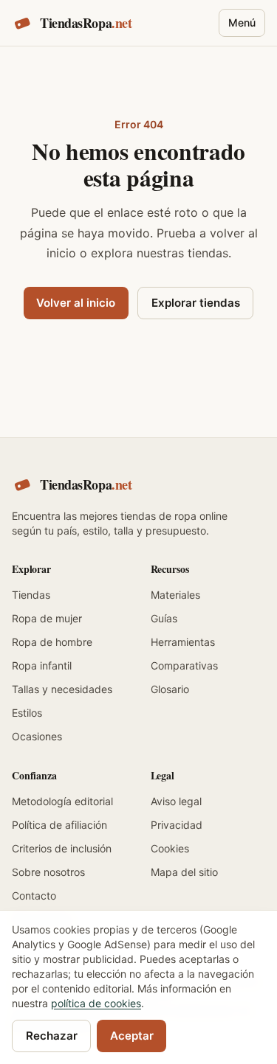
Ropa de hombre (52, 642)
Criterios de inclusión (62, 848)
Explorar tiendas (195, 303)
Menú (242, 22)
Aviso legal (176, 801)
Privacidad (176, 824)
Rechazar (52, 1036)
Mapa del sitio (184, 872)
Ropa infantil (42, 665)
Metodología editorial (62, 801)
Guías (164, 618)
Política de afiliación (59, 824)
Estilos (27, 712)
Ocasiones (37, 736)
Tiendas (31, 594)
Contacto (34, 895)
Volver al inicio (75, 303)
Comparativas (184, 665)
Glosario (170, 689)
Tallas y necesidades (62, 689)
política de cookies (96, 1003)
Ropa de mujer (47, 618)
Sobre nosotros (48, 872)
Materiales (175, 594)
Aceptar (132, 1036)
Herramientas (183, 642)
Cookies (170, 848)
